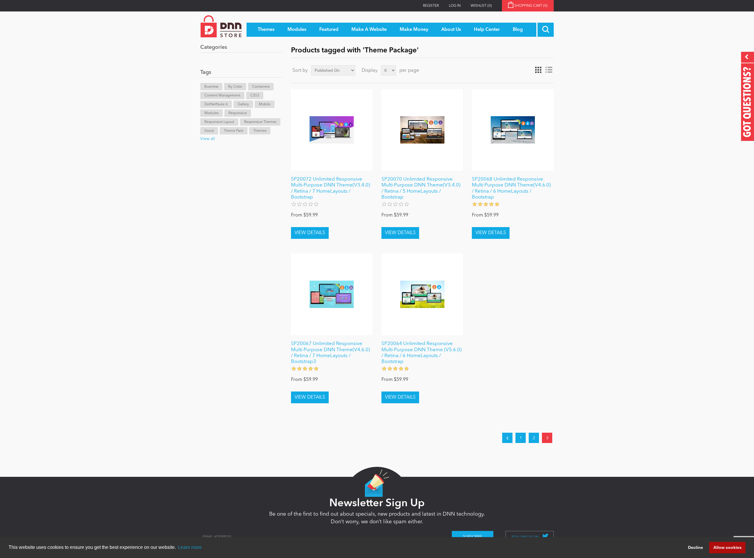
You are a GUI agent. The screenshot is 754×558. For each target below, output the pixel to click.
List (548, 70)
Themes (259, 131)
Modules (211, 113)
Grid (538, 70)
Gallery (243, 104)
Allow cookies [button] (727, 547)
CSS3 (254, 95)
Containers (260, 87)
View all (207, 139)
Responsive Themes (260, 122)
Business (211, 87)
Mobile (264, 104)
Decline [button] (695, 547)
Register (431, 6)
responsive (238, 113)
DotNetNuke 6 (216, 104)
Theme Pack (233, 131)
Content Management (222, 95)
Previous (507, 438)
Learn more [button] (190, 547)
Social (209, 131)
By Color (235, 87)
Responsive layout (219, 122)
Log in (455, 6)
